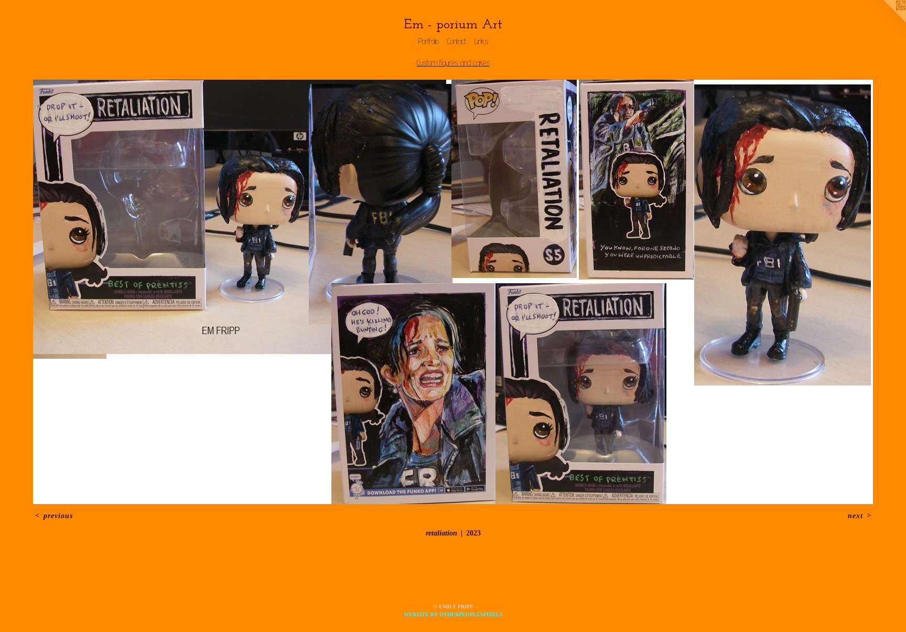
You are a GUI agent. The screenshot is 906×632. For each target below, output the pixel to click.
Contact (456, 41)
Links (481, 41)
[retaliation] (453, 292)
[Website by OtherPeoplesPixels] (885, 21)
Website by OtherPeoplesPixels (453, 614)
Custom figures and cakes (453, 63)
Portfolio (428, 41)
